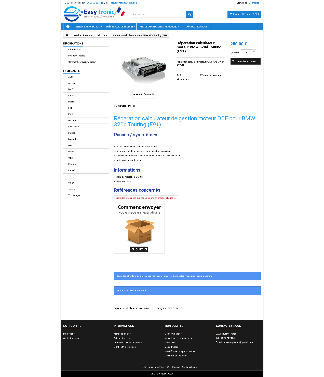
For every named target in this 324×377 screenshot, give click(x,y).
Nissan (71, 151)
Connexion (254, 3)
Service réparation (87, 26)
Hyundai (72, 120)
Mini (70, 145)
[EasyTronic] (94, 14)
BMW (71, 89)
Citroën (71, 95)
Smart (71, 183)
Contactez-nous (196, 26)
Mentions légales (76, 55)
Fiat (70, 108)
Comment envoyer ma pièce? (82, 62)
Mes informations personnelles (180, 351)
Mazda (71, 133)
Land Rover (73, 126)
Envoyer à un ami (212, 75)
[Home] (67, 26)
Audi (70, 77)
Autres (71, 83)
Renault (72, 170)
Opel (70, 158)
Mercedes (73, 139)
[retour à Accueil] (67, 35)
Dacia (71, 101)
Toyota (71, 189)
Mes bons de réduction (176, 355)
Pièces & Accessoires (119, 26)
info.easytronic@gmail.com (238, 342)
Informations (73, 43)
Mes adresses (171, 347)
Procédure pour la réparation (159, 26)
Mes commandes (173, 334)
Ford (70, 114)
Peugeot (72, 164)
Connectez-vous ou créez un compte (193, 276)
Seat (70, 176)
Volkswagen (74, 195)
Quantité (235, 52)
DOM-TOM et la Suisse (125, 347)
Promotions (69, 334)
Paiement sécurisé (123, 338)
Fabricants (71, 70)
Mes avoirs (170, 342)
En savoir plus (124, 106)
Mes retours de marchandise (178, 338)
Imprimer (185, 79)
